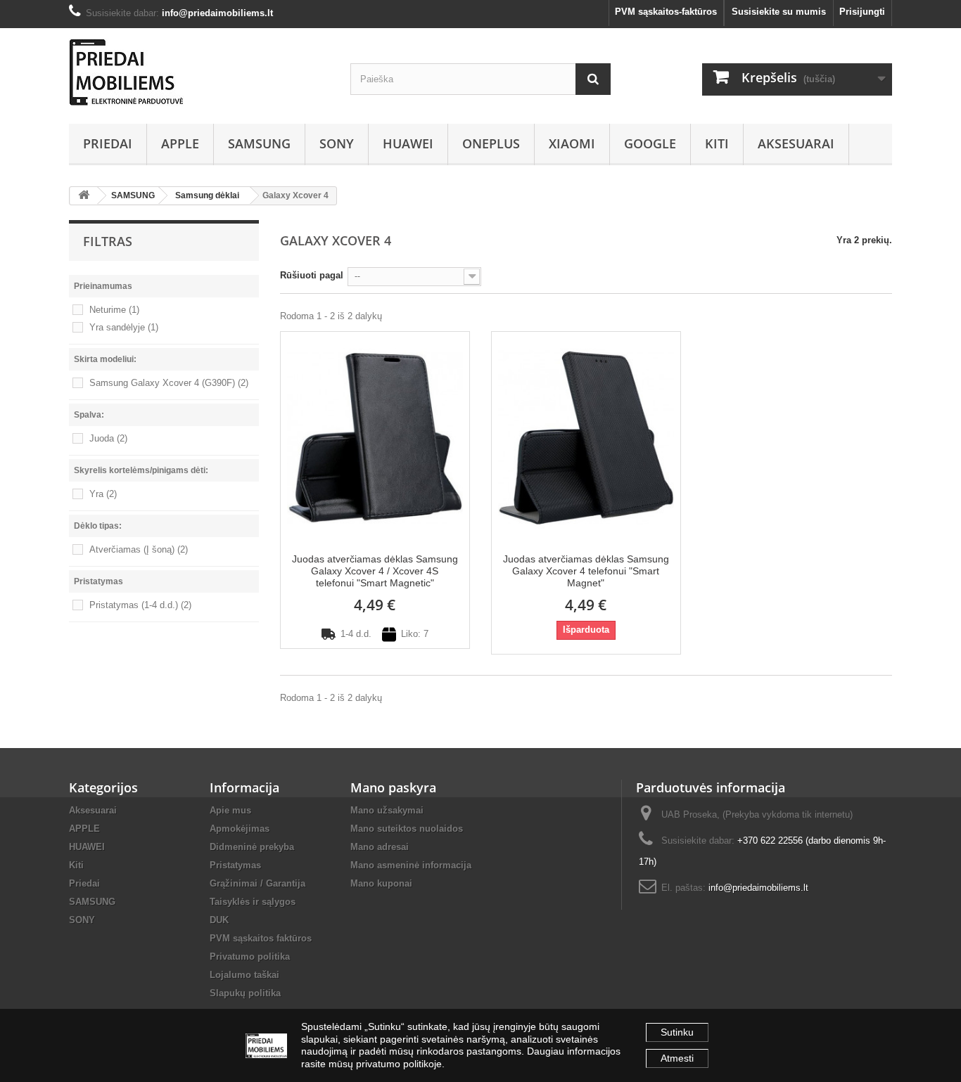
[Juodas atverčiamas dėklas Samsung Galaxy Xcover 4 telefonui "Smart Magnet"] (586, 437)
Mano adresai (379, 847)
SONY (336, 143)
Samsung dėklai (207, 195)
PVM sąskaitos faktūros (261, 938)
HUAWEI (408, 143)
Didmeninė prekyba (252, 847)
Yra (103, 494)
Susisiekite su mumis (779, 11)
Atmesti (677, 1058)
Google (650, 143)
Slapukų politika (245, 993)
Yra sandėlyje (123, 327)
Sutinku (677, 1032)
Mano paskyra (393, 787)
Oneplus (491, 143)
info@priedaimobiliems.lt (758, 887)
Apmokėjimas (239, 828)
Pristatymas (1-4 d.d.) (140, 605)
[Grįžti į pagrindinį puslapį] (83, 196)
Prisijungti (862, 11)
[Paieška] (593, 79)
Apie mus (230, 810)
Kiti (717, 143)
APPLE (180, 143)
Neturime (114, 309)
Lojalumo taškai (244, 975)
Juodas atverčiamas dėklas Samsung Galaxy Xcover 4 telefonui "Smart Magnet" (586, 570)
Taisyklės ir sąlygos (252, 901)
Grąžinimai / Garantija (257, 883)
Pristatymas (235, 865)
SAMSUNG (259, 143)
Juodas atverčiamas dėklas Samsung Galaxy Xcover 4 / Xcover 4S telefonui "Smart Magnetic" (375, 570)
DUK (219, 920)
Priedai (107, 143)
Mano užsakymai (387, 810)
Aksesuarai (796, 143)
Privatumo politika (250, 956)
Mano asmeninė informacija (410, 865)
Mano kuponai (381, 883)
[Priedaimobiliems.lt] (199, 72)
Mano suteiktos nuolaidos (406, 828)
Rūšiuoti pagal (311, 275)
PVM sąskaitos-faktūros (666, 11)
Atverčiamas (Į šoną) (138, 549)
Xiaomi (572, 143)
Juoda (108, 438)
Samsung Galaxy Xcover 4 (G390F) (168, 383)
